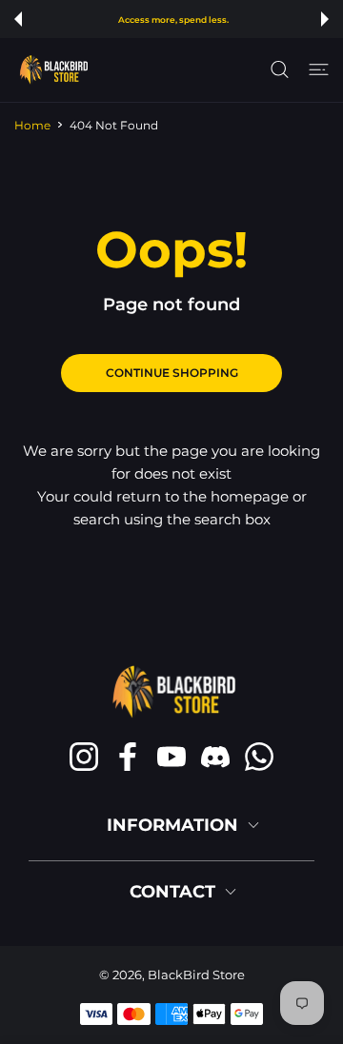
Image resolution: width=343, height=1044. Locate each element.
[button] (18, 19)
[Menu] (318, 69)
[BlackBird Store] (52, 70)
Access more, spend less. (173, 19)
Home (32, 125)
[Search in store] (279, 69)
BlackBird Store (196, 974)
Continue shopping (172, 372)
